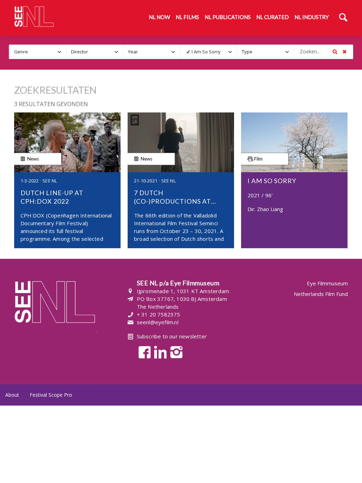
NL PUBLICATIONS (228, 17)
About (12, 394)
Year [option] (133, 51)
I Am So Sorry (206, 51)
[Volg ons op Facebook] (143, 352)
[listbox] (37, 52)
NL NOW (159, 17)
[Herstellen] (344, 51)
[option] (204, 52)
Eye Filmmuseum (327, 283)
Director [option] (79, 51)
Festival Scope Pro (51, 394)
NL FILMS (187, 17)
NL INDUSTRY (311, 17)
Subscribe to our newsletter (172, 336)
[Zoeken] (343, 18)
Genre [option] (21, 51)
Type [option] (247, 51)
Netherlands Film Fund (321, 293)
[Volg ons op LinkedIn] (159, 352)
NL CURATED (272, 17)
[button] (59, 52)
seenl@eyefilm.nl (158, 322)
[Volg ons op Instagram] (174, 352)
